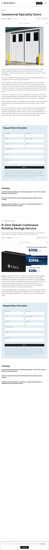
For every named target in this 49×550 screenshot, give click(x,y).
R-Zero (9, 237)
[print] (46, 23)
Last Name (28, 133)
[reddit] (26, 23)
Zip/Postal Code (9, 149)
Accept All (24, 547)
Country (7, 154)
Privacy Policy (43, 543)
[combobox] (24, 156)
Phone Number (28, 138)
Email (6, 138)
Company (7, 143)
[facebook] (20, 23)
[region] (24, 546)
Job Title (27, 143)
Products (4, 10)
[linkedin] (22, 23)
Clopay (9, 18)
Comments (7, 160)
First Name (8, 133)
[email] (29, 23)
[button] (2, 3)
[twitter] (24, 23)
